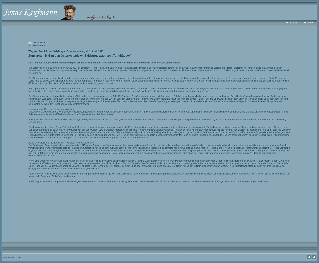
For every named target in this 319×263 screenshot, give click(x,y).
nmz (30, 42)
